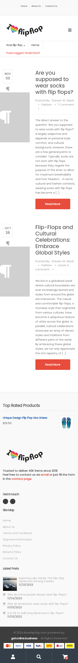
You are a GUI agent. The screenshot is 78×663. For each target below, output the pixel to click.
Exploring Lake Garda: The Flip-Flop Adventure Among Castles (41, 579)
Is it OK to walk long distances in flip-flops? (35, 613)
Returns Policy (12, 552)
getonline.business (24, 638)
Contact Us (51, 6)
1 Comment (66, 105)
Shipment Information (17, 539)
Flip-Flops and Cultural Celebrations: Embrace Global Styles (54, 240)
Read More (52, 204)
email (45, 475)
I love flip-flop (14, 45)
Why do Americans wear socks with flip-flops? (37, 604)
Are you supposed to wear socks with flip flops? (54, 82)
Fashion (46, 105)
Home (24, 6)
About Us (36, 6)
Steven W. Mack (63, 100)
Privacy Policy (12, 546)
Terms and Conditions (17, 533)
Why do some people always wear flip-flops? (37, 594)
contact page (21, 479)
